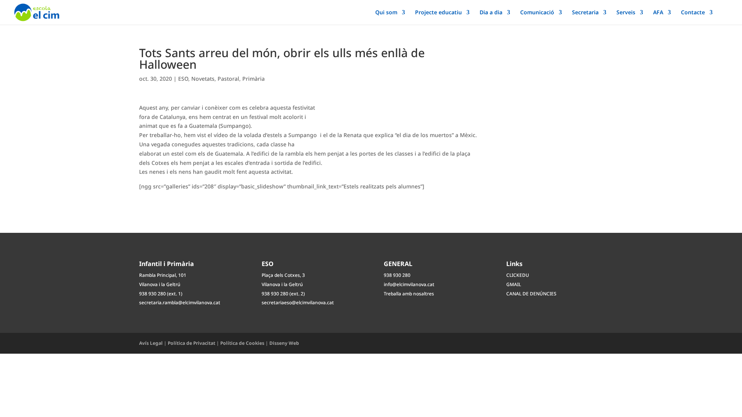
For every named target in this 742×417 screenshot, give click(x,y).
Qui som (386, 13)
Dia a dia (491, 13)
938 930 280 (397, 275)
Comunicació (537, 13)
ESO (183, 78)
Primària (253, 78)
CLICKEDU (517, 275)
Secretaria (585, 13)
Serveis (625, 13)
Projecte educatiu (438, 13)
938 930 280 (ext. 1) (160, 293)
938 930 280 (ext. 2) (283, 293)
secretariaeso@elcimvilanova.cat (298, 302)
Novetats (202, 78)
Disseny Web (284, 343)
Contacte (693, 13)
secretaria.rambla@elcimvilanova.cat (179, 302)
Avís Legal (151, 343)
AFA (658, 13)
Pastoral (228, 78)
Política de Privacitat (191, 343)
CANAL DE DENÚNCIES (531, 293)
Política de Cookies (242, 343)
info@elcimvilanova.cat (409, 284)
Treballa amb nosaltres (409, 293)
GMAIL (513, 284)
